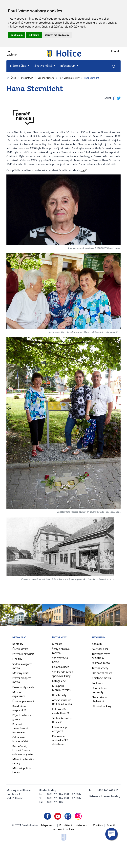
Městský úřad (20, 673)
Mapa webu (48, 825)
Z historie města (101, 678)
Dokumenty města (23, 687)
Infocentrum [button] (68, 66)
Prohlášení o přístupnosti (74, 825)
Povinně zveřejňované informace (20, 728)
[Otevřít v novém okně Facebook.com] (48, 816)
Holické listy (59, 695)
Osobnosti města (46, 78)
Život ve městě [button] (44, 66)
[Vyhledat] (114, 66)
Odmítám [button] (34, 35)
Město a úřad (19, 637)
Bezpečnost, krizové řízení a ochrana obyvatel (22, 750)
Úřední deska (20, 649)
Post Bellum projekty (69, 78)
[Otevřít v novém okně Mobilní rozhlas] (68, 816)
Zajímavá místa (101, 663)
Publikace (97, 683)
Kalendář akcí (100, 649)
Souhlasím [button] (17, 35)
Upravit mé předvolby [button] (57, 35)
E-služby (17, 659)
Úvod (13, 78)
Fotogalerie (59, 681)
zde (83, 170)
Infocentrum (27, 78)
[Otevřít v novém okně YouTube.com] (58, 816)
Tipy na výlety (100, 668)
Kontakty (17, 644)
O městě (57, 644)
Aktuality (97, 644)
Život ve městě (59, 637)
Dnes (11, 53)
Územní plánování (23, 701)
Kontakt (116, 51)
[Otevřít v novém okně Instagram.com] (79, 816)
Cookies (98, 825)
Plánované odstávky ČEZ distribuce (60, 740)
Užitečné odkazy (101, 706)
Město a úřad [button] (18, 66)
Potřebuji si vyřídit (23, 654)
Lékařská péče (60, 667)
